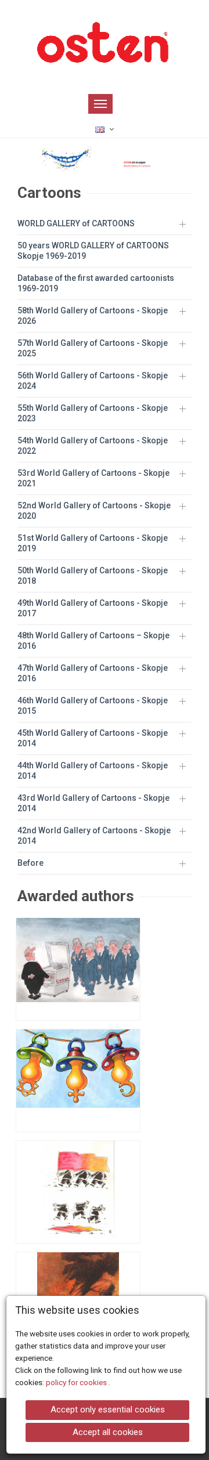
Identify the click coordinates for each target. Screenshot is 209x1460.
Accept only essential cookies (108, 1409)
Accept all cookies (108, 1432)
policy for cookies (77, 1382)
